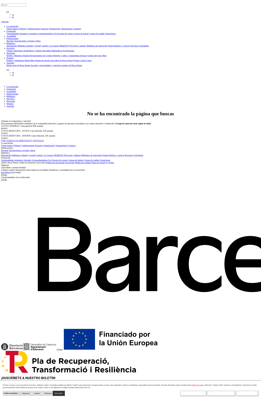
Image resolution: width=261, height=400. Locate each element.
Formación (11, 89)
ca (13, 14)
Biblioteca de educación (97, 46)
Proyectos (73, 46)
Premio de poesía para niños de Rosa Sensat (54, 60)
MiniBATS (64, 46)
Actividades (144, 46)
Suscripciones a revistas (24, 41)
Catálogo (82, 46)
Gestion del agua (94, 55)
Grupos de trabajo (81, 33)
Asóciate (5, 22)
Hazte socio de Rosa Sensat (18, 65)
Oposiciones (110, 33)
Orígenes (22, 29)
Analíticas (37, 393)
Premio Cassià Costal (82, 60)
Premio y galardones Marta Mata (21, 60)
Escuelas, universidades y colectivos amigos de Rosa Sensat (56, 65)
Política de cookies (83, 162)
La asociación (12, 86)
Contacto (77, 29)
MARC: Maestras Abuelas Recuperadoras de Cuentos (30, 55)
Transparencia (67, 29)
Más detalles (59, 393)
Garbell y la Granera (50, 46)
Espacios (44, 29)
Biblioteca (11, 96)
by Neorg (110, 162)
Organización (54, 29)
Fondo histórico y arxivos (119, 46)
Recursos (134, 46)
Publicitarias (48, 393)
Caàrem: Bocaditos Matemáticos (48, 51)
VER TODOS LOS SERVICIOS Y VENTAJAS (22, 140)
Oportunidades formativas (18, 33)
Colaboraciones (33, 29)
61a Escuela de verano (63, 33)
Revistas (10, 41)
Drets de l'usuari (98, 162)
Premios (10, 104)
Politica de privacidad (55, 162)
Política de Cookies (198, 385)
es (13, 17)
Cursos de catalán (97, 33)
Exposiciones (68, 51)
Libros (38, 41)
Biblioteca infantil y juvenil (29, 46)
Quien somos (12, 29)
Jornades (33, 33)
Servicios (10, 99)
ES (8, 12)
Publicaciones (12, 94)
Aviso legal (69, 162)
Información (12, 46)
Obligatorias (26, 393)
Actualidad (11, 91)
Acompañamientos (45, 33)
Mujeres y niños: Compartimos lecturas (70, 55)
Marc (104, 55)
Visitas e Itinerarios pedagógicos (20, 51)
